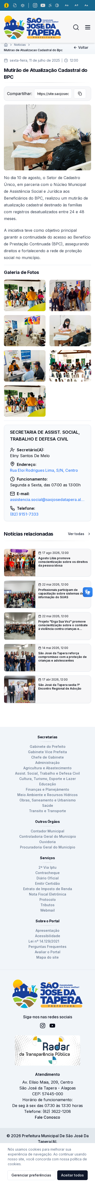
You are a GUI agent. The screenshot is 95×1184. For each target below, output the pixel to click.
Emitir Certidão (47, 883)
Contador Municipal (47, 831)
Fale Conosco (47, 1117)
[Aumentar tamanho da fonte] (76, 5)
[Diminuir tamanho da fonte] (67, 5)
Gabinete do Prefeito (48, 746)
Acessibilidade (47, 936)
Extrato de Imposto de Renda (47, 889)
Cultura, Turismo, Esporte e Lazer (47, 779)
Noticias (20, 45)
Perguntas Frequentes (47, 946)
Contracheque (47, 873)
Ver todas (76, 534)
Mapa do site (47, 957)
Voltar (83, 47)
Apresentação (47, 930)
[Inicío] (6, 45)
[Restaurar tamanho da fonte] (86, 5)
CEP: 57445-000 (47, 1093)
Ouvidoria (47, 842)
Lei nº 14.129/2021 (43, 941)
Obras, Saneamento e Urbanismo (47, 800)
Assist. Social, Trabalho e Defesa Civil (47, 773)
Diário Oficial (48, 878)
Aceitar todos (72, 1175)
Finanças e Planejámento (47, 789)
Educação (47, 784)
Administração (47, 762)
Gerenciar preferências (31, 1175)
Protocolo (47, 899)
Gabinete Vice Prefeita (47, 752)
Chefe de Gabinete (47, 757)
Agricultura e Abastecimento (47, 768)
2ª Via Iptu (47, 867)
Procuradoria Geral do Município (47, 847)
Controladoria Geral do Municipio (47, 836)
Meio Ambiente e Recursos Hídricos (47, 795)
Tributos (47, 905)
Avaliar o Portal (47, 952)
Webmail (47, 910)
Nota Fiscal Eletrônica (47, 894)
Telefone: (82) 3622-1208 (47, 1111)
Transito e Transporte (47, 811)
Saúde (47, 805)
